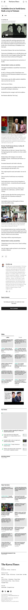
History (8, 569)
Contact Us (13, 569)
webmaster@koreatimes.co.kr (13, 595)
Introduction (3, 569)
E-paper (7, 574)
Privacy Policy (17, 579)
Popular (20, 337)
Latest (7, 337)
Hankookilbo (3, 587)
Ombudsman (10, 579)
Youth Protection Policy (6, 580)
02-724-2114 (5, 596)
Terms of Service (15, 580)
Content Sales (19, 574)
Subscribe (3, 574)
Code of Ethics (4, 579)
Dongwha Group (10, 587)
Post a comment (14, 308)
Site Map (25, 574)
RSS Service (12, 574)
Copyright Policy (4, 582)
